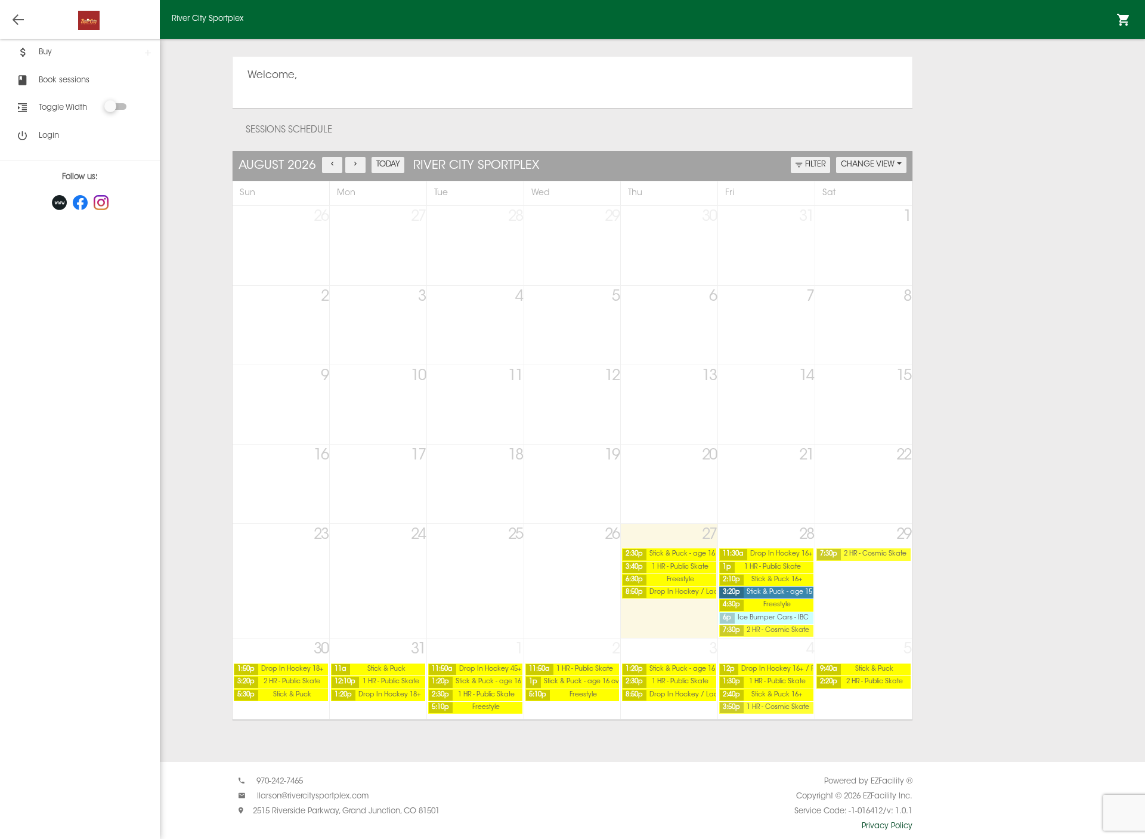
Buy (45, 52)
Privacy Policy (887, 826)
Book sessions (64, 80)
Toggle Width (63, 108)
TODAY (388, 164)
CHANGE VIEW (869, 164)
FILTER (815, 164)
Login (49, 136)
